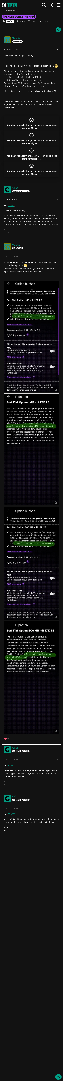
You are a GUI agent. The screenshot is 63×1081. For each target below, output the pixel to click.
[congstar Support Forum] (9, 5)
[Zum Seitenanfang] (58, 1077)
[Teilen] (58, 29)
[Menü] (59, 5)
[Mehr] (57, 49)
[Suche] (44, 5)
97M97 (22, 21)
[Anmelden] (51, 5)
